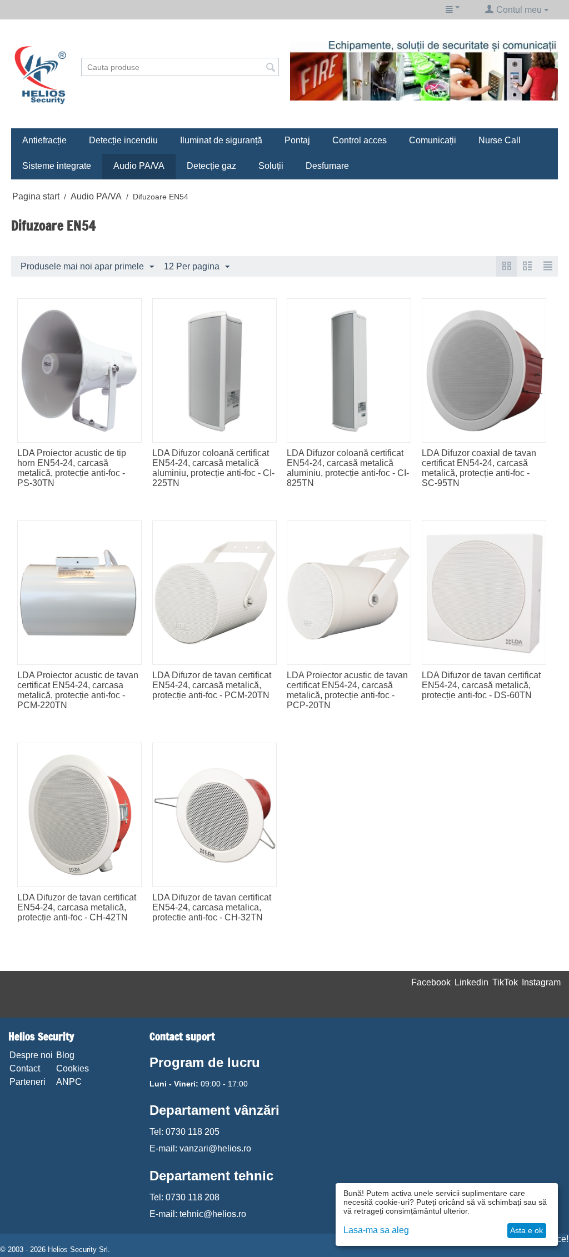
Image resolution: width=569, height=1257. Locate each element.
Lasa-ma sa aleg (376, 1230)
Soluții (270, 166)
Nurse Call (499, 140)
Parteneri (27, 1081)
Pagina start (35, 196)
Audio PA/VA (138, 166)
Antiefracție (44, 140)
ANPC (69, 1081)
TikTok (505, 982)
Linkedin (471, 982)
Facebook (431, 982)
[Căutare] (270, 68)
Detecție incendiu (123, 140)
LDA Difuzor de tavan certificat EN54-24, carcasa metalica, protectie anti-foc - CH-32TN (211, 907)
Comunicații (432, 140)
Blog (65, 1055)
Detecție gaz (211, 166)
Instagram (541, 982)
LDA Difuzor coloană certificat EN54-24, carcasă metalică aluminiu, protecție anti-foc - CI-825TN (348, 468)
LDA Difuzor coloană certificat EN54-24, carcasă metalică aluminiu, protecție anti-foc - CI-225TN (213, 468)
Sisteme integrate (56, 166)
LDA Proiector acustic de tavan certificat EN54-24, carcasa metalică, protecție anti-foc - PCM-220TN (77, 690)
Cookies (72, 1068)
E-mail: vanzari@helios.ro (200, 1148)
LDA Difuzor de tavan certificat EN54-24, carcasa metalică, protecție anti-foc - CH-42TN (76, 907)
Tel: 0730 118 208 (184, 1197)
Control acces (359, 140)
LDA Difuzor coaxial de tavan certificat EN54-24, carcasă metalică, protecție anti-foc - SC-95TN (479, 468)
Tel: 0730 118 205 (184, 1131)
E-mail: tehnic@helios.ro (197, 1214)
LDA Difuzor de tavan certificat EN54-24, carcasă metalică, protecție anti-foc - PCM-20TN (211, 685)
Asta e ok (526, 1230)
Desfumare (327, 166)
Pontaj (297, 140)
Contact (24, 1068)
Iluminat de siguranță (221, 140)
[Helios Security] (40, 74)
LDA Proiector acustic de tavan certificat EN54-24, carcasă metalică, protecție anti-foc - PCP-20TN (347, 690)
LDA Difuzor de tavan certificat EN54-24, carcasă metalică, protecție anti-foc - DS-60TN (481, 685)
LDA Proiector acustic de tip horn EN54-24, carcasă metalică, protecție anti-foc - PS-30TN (71, 468)
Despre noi (31, 1055)
